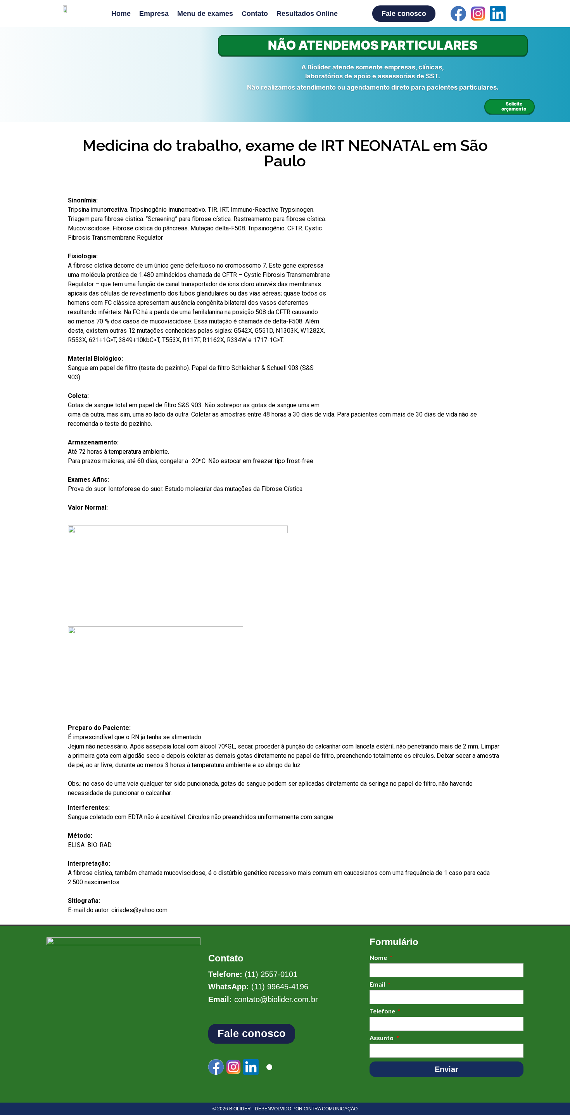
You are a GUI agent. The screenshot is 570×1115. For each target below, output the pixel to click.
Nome (379, 957)
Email (378, 984)
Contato (255, 13)
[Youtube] (517, 13)
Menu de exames (205, 13)
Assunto (382, 1038)
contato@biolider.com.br (276, 999)
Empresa (154, 13)
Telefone (383, 1011)
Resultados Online (307, 13)
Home (121, 13)
